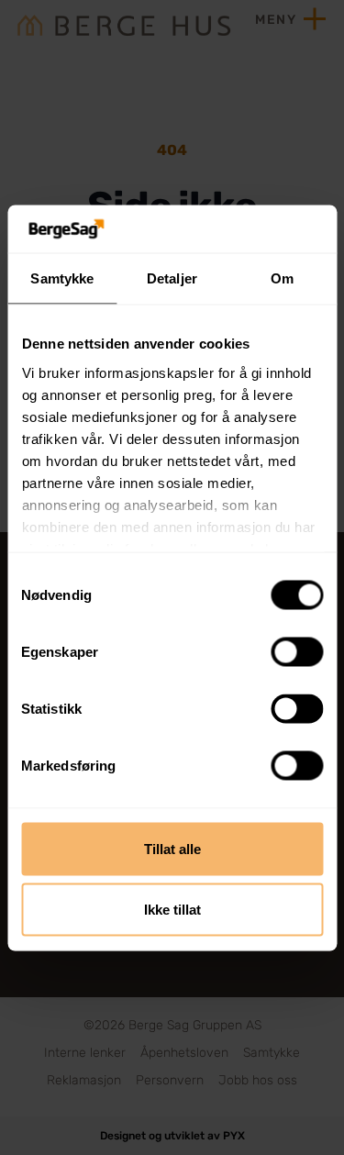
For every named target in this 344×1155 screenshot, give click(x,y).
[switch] (297, 652)
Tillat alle (172, 849)
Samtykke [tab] (62, 278)
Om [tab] (282, 278)
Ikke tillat (172, 908)
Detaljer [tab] (172, 278)
